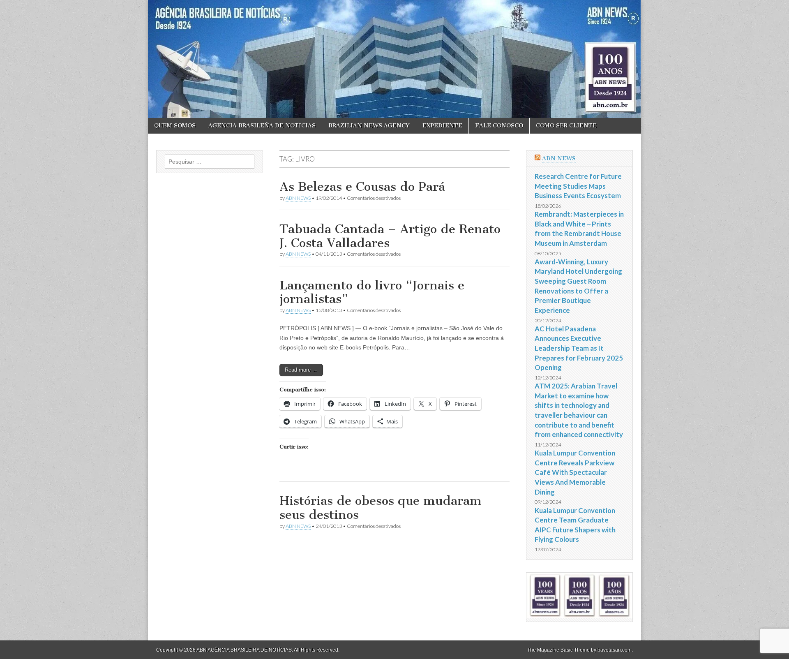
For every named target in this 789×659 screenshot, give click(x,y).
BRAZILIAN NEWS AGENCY (369, 125)
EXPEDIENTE (442, 125)
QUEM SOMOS (175, 125)
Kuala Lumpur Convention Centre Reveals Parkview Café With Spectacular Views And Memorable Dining (575, 472)
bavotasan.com (615, 650)
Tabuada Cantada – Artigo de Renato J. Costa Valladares (390, 236)
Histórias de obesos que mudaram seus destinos (380, 507)
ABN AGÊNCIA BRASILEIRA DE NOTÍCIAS (244, 650)
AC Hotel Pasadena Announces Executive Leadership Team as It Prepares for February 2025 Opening (579, 348)
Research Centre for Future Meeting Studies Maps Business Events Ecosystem (578, 186)
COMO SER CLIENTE (566, 125)
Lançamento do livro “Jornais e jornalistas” (371, 292)
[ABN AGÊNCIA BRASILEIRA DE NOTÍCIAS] (394, 59)
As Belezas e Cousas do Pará (362, 186)
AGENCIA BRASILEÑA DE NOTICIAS (262, 125)
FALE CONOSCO (499, 125)
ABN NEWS (298, 198)
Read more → (301, 370)
